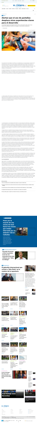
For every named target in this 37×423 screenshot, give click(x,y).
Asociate (32, 5)
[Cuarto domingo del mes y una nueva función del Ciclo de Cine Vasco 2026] (19, 375)
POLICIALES (16, 8)
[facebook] (30, 0)
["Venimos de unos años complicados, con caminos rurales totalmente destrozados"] (23, 329)
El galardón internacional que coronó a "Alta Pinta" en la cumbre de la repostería (14, 189)
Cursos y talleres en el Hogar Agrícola (22, 362)
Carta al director (31, 410)
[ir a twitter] (18, 420)
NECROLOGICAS (3, 414)
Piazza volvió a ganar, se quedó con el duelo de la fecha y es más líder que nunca (14, 191)
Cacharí (16, 0)
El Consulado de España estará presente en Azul (13, 318)
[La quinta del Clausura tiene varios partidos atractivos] (23, 344)
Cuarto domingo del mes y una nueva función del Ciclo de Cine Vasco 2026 (6, 375)
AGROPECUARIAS (23, 8)
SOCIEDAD (10, 8)
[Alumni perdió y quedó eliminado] (5, 357)
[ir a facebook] (16, 420)
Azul (13, 0)
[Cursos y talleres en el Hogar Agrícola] (23, 357)
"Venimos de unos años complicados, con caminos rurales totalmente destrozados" (22, 336)
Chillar (23, 0)
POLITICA (27, 8)
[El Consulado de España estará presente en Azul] (14, 313)
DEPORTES (13, 8)
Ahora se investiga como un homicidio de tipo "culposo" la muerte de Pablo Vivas (14, 182)
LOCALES (7, 8)
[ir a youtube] (20, 420)
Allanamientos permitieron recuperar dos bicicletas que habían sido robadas (30, 373)
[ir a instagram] (18, 421)
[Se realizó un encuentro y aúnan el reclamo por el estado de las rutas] (5, 313)
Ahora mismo (3, 8)
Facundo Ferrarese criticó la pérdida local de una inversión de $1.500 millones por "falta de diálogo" (17, 187)
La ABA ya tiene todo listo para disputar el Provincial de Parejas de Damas (30, 378)
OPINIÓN (20, 8)
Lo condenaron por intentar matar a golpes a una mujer (14, 303)
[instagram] (34, 0)
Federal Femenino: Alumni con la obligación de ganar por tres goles (30, 400)
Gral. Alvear (19, 0)
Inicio (2, 409)
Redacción (30, 409)
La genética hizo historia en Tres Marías (27, 293)
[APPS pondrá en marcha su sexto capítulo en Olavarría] (5, 344)
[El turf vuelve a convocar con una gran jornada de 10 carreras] (14, 344)
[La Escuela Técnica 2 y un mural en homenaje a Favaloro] (14, 329)
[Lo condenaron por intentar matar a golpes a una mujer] (14, 298)
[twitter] (31, 0)
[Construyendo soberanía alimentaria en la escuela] (5, 329)
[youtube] (33, 0)
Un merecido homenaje (27, 290)
